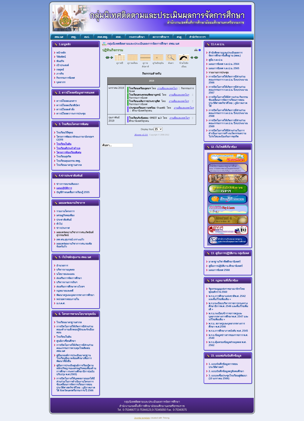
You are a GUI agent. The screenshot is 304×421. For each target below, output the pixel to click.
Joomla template (142, 418)
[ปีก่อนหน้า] (107, 58)
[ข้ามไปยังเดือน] (184, 60)
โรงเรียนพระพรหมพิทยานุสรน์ (144, 94)
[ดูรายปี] (120, 60)
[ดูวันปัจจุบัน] (158, 60)
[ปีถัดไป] (192, 58)
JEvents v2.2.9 (141, 135)
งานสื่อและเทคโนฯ (167, 88)
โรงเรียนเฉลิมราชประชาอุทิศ (144, 101)
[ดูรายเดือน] (132, 60)
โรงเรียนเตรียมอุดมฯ (140, 88)
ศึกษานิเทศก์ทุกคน (142, 110)
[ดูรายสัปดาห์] (145, 60)
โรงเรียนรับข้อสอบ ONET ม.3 (145, 117)
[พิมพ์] (195, 50)
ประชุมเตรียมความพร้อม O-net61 (147, 107)
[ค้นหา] (171, 60)
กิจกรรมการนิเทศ (138, 97)
